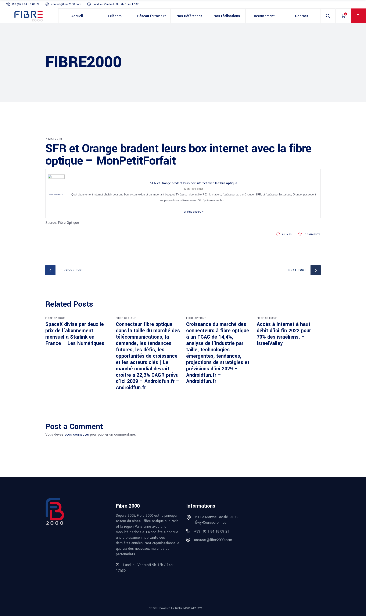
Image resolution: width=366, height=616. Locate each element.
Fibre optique (55, 318)
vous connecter (77, 434)
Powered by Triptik (170, 608)
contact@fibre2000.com (66, 4)
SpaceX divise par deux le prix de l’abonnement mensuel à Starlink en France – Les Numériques (74, 334)
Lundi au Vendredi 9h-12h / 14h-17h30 (116, 4)
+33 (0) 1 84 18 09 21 (25, 4)
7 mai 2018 (53, 139)
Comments (312, 234)
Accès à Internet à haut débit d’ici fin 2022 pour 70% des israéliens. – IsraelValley (284, 334)
